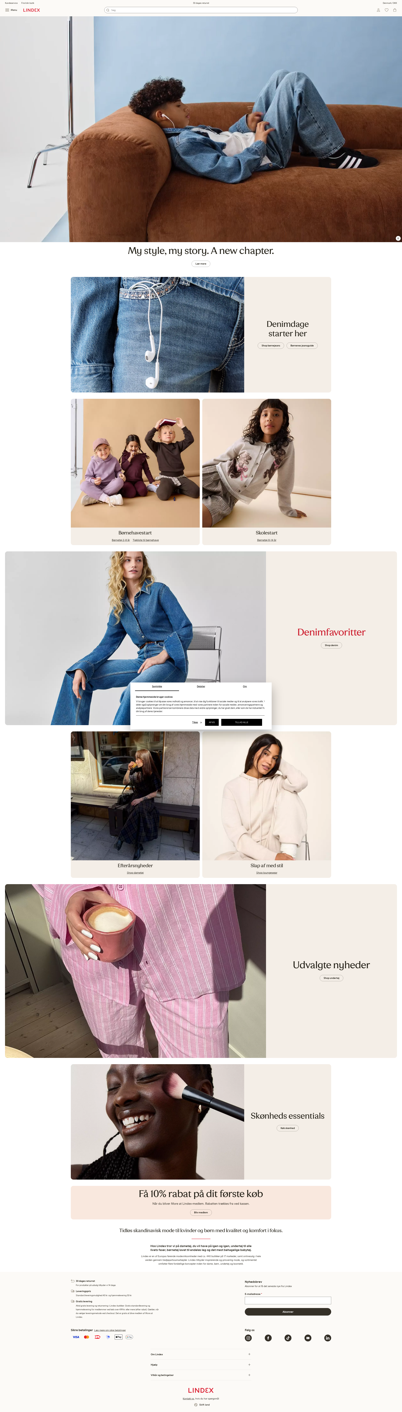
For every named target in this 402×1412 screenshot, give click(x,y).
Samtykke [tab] (157, 686)
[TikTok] (288, 1338)
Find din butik (27, 3)
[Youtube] (307, 1338)
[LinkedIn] (327, 1338)
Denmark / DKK (390, 3)
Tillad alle (241, 722)
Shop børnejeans (271, 345)
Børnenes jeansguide (302, 345)
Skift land (204, 1404)
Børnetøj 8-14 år (266, 540)
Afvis (212, 722)
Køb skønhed (288, 1128)
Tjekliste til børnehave (146, 540)
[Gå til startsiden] (31, 10)
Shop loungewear (266, 872)
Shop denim (331, 645)
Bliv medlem (201, 1212)
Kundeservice (11, 3)
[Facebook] (268, 1338)
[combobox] (201, 10)
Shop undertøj (331, 978)
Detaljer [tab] (201, 686)
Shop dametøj (135, 872)
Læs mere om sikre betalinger (110, 1330)
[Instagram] (248, 1338)
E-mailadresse (253, 1294)
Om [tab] (245, 686)
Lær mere (201, 263)
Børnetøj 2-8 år (121, 540)
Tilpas (195, 722)
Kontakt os (188, 1398)
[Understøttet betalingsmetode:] (157, 1337)
